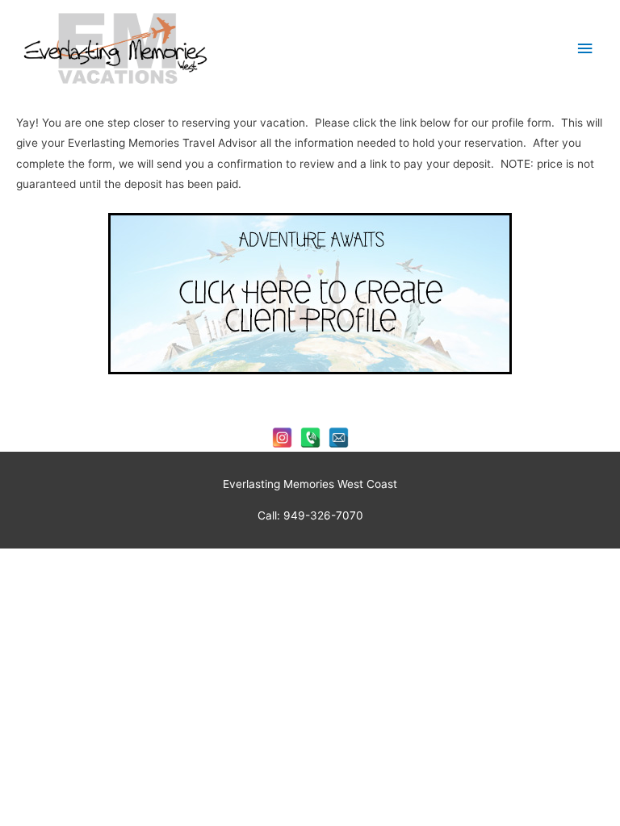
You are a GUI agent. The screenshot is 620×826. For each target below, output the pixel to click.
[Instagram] (282, 438)
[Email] (339, 438)
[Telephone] (310, 438)
